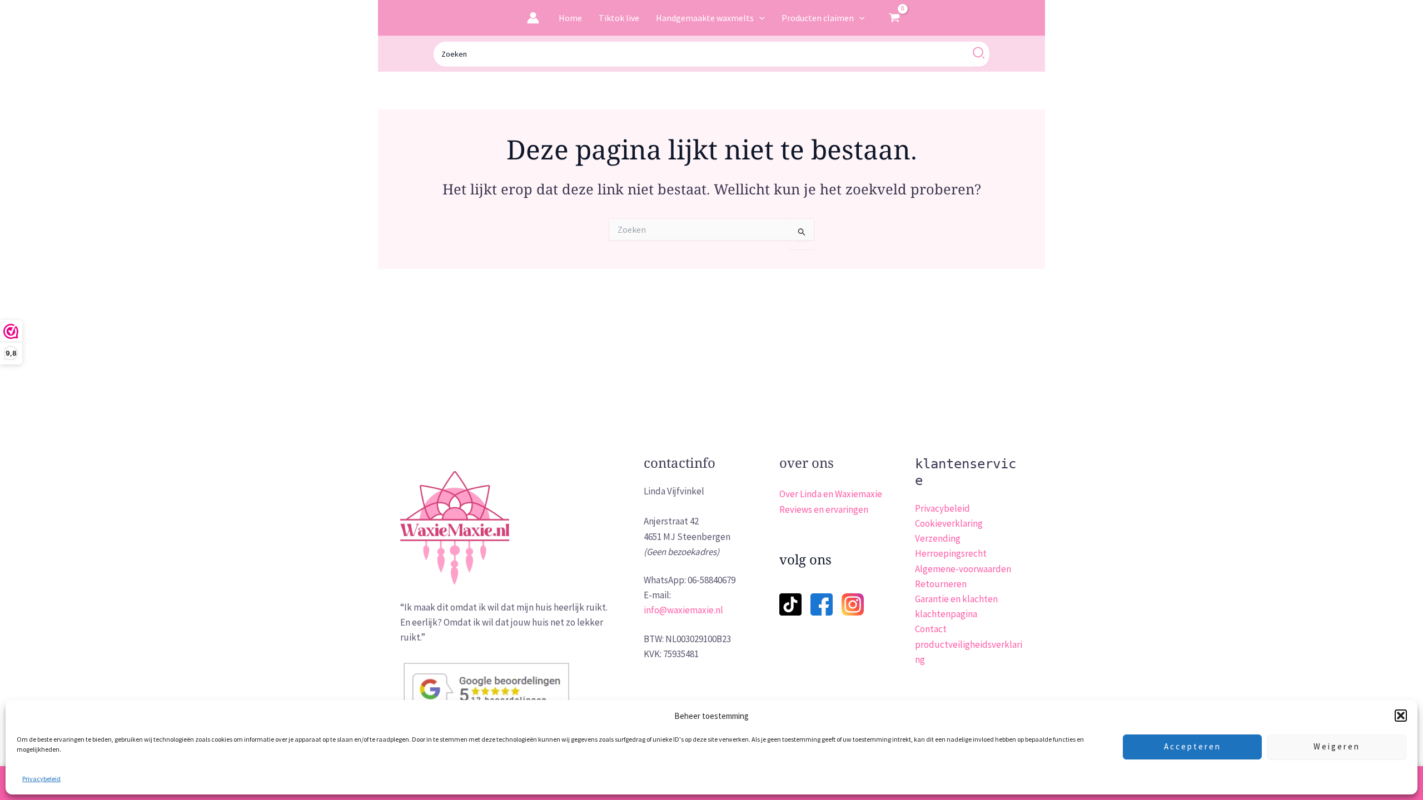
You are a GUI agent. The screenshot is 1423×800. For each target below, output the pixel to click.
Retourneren (941, 584)
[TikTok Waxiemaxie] (790, 597)
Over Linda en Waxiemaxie (830, 494)
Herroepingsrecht (951, 553)
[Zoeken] (979, 54)
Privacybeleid (41, 778)
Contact (931, 629)
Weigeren (1336, 746)
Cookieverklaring (949, 523)
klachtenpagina (946, 614)
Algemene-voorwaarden (963, 569)
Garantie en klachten (956, 599)
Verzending (938, 538)
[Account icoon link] (533, 18)
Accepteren (1192, 746)
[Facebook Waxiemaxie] (821, 597)
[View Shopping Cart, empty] (894, 17)
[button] (1400, 715)
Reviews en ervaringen (823, 509)
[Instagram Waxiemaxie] (853, 603)
